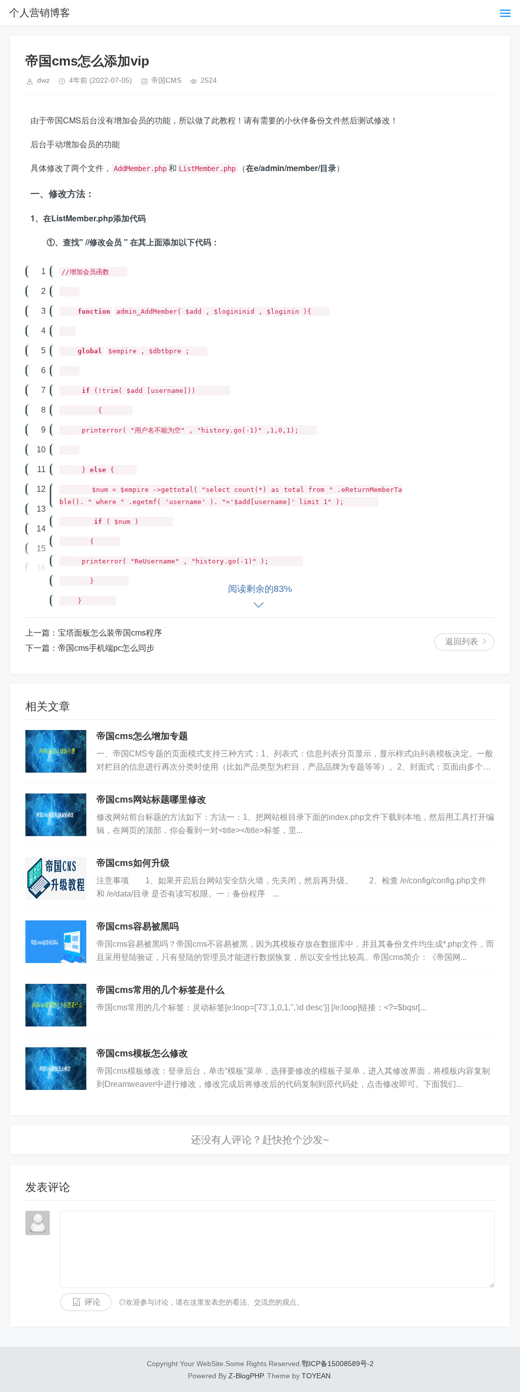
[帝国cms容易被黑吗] (55, 941)
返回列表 (461, 641)
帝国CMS (166, 80)
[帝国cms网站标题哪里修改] (55, 814)
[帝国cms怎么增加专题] (55, 751)
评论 (92, 1302)
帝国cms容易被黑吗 (137, 926)
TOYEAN (316, 1376)
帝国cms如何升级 (133, 863)
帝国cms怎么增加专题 (142, 736)
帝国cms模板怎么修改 (142, 1053)
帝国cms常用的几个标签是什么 (160, 990)
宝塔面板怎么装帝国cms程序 (110, 632)
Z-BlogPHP (246, 1376)
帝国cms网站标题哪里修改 (151, 799)
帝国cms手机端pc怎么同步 (106, 648)
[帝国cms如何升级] (55, 878)
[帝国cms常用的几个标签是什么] (55, 1005)
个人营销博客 (39, 12)
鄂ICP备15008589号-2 (338, 1364)
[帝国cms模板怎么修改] (55, 1068)
